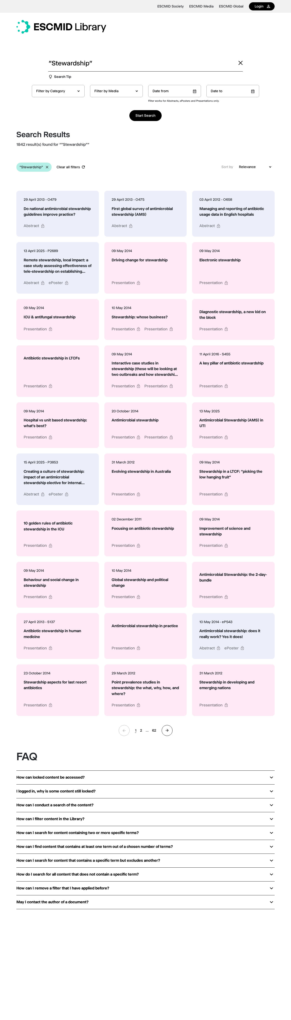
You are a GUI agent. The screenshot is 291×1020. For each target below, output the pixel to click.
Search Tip (62, 76)
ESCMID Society (170, 6)
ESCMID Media (201, 6)
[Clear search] (240, 63)
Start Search (145, 115)
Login (259, 6)
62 (154, 730)
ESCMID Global (231, 6)
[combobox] (58, 91)
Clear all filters (68, 167)
